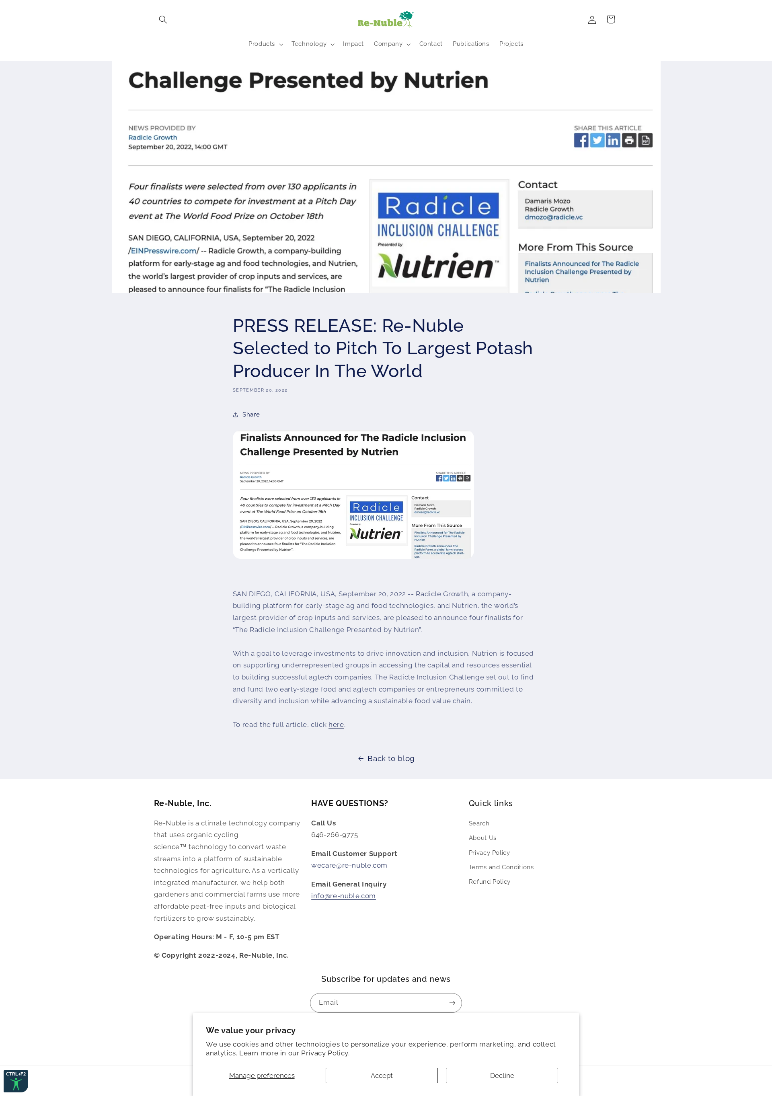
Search (479, 822)
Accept (382, 1075)
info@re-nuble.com (343, 896)
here (336, 724)
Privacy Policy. (325, 1053)
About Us (483, 837)
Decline (502, 1075)
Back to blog (391, 758)
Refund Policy (490, 881)
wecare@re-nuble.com (349, 865)
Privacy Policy (489, 852)
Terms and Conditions (501, 866)
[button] (163, 19)
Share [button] (251, 414)
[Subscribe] (452, 1002)
